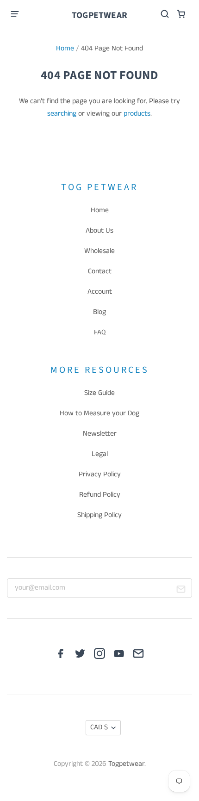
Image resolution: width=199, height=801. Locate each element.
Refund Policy (99, 495)
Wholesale (99, 251)
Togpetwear (99, 15)
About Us (99, 231)
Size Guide (99, 393)
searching (61, 114)
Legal (100, 454)
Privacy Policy (100, 474)
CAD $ (99, 727)
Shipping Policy (99, 515)
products (137, 114)
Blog (99, 312)
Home (65, 48)
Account (99, 292)
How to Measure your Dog (99, 413)
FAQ (100, 332)
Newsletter (100, 434)
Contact (100, 271)
